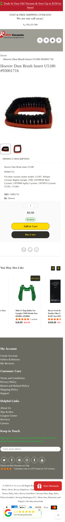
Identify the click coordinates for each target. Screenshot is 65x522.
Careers (4, 423)
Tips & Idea (6, 411)
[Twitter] (4, 460)
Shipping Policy (9, 389)
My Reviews (7, 363)
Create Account (9, 355)
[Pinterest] (19, 460)
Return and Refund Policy (14, 385)
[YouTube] (42, 460)
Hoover (11, 198)
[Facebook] (12, 460)
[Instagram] (27, 460)
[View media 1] (5, 149)
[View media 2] (17, 149)
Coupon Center (8, 415)
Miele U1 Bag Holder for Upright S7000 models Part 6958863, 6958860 (15, 313)
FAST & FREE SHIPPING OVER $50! (30, 14)
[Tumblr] (34, 460)
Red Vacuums (15, 485)
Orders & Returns (10, 359)
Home (3, 55)
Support (4, 393)
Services (5, 419)
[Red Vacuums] (8, 516)
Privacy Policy (8, 381)
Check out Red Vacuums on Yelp (14, 465)
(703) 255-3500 (32, 25)
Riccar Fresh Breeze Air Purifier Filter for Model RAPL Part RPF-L (46, 313)
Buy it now (30, 234)
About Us (5, 408)
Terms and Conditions (12, 378)
